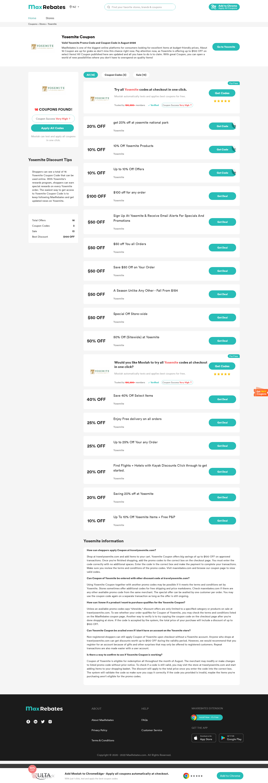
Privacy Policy (99, 730)
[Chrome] (224, 7)
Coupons (32, 23)
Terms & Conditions (103, 740)
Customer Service (151, 730)
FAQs (144, 720)
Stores (42, 23)
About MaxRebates (103, 720)
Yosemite (52, 23)
